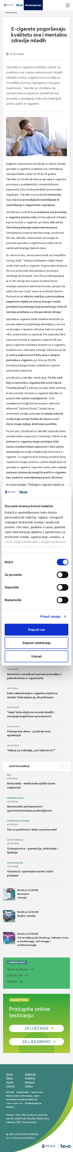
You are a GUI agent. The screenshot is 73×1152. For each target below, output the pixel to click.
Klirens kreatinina (17, 969)
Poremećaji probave (18, 821)
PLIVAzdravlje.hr (33, 1103)
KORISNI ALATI (17, 962)
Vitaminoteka (29, 1122)
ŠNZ (18, 1122)
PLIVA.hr (10, 1107)
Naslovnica (11, 12)
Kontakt (10, 1092)
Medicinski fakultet (25, 1118)
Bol (9, 775)
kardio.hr (31, 1114)
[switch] (62, 574)
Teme (9, 1074)
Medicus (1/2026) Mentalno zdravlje (27, 893)
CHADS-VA (14, 975)
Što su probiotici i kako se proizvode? (32, 829)
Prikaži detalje (50, 616)
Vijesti (9, 1082)
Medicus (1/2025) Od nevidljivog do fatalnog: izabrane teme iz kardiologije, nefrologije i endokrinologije (43, 939)
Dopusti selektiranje (37, 643)
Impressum (37, 1092)
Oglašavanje (22, 1092)
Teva (8, 1103)
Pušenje (12, 981)
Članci (9, 1078)
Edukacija (30, 1074)
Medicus (30, 1082)
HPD (23, 1114)
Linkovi (29, 1086)
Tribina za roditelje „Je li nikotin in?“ (31, 750)
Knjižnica (30, 1078)
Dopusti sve (36, 629)
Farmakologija (15, 798)
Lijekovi (10, 1086)
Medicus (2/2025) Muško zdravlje (28, 913)
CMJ (18, 1114)
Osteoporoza (15, 840)
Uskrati (36, 656)
